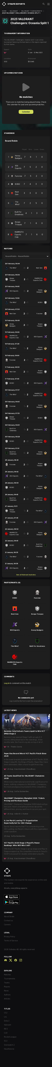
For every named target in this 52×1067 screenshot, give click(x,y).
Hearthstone (9, 1049)
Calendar (26, 112)
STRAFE (7, 876)
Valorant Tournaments (31, 11)
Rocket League (10, 1037)
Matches (7, 975)
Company (8, 913)
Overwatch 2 (9, 1045)
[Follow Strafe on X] (9, 960)
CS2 (5, 1013)
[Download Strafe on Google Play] (26, 902)
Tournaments (9, 979)
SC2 (5, 1041)
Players (7, 987)
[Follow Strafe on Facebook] (14, 960)
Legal (7, 933)
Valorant (14, 11)
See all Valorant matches (26, 575)
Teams (7, 983)
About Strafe (9, 917)
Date (30, 49)
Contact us (8, 921)
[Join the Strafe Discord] (5, 960)
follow (8, 957)
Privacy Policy (9, 937)
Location (7, 58)
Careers (7, 925)
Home (4, 11)
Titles (7, 1009)
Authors (7, 995)
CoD (5, 1033)
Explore (8, 971)
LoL (5, 1017)
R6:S (6, 1029)
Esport (6, 49)
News (6, 991)
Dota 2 (6, 1021)
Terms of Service (11, 941)
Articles (7, 999)
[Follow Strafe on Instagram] (19, 960)
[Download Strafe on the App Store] (26, 896)
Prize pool (32, 58)
